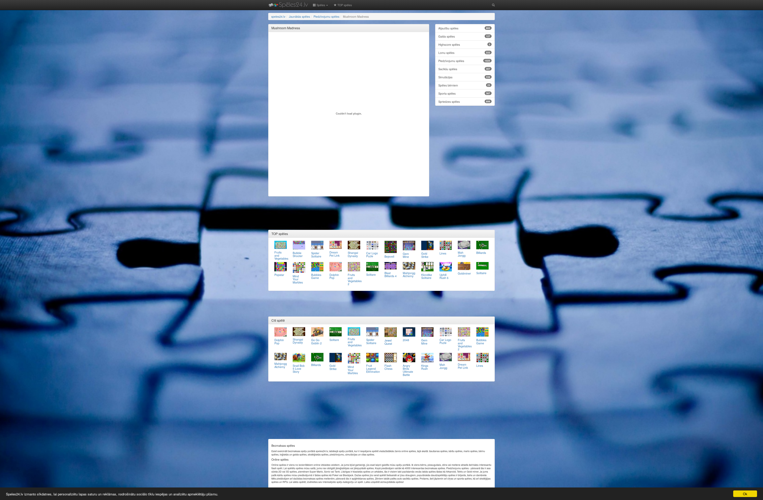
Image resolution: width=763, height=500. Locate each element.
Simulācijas (464, 77)
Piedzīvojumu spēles (464, 61)
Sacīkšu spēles (464, 69)
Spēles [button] (321, 5)
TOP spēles (344, 5)
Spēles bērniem (464, 85)
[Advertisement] (348, 44)
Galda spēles (464, 36)
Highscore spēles (464, 45)
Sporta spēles (464, 93)
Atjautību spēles (464, 28)
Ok (745, 493)
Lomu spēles (464, 53)
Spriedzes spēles (464, 102)
